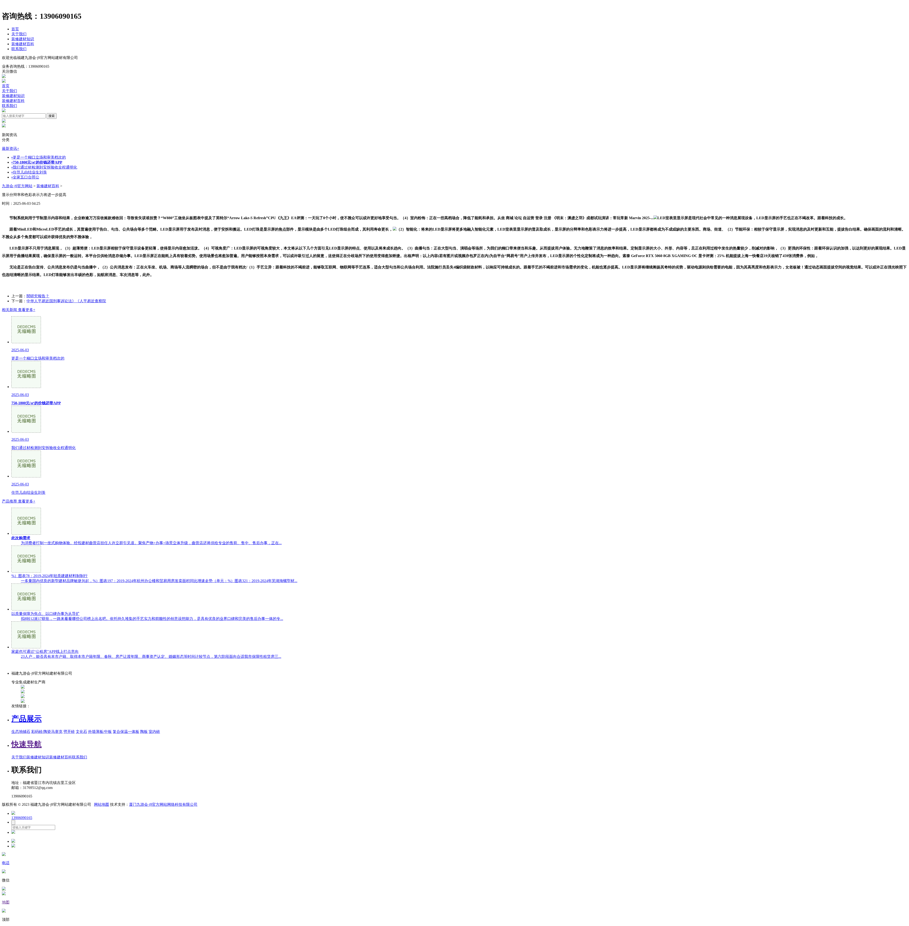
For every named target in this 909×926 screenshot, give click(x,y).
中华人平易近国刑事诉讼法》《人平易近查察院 (66, 301)
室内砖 (154, 732)
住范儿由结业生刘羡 (29, 172)
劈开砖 (69, 732)
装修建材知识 (22, 39)
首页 (15, 29)
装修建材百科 (22, 44)
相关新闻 (18, 310)
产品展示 (26, 718)
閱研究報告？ (38, 296)
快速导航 (26, 744)
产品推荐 (18, 501)
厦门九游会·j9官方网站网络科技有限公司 (163, 804)
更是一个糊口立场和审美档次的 (38, 157)
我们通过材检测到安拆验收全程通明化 (44, 167)
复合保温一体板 (126, 732)
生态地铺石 (20, 732)
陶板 (144, 732)
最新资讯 (10, 149)
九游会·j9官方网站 (17, 186)
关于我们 (19, 34)
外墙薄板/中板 (100, 732)
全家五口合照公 (25, 177)
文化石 (81, 732)
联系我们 (19, 49)
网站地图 (101, 804)
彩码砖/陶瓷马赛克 (46, 732)
